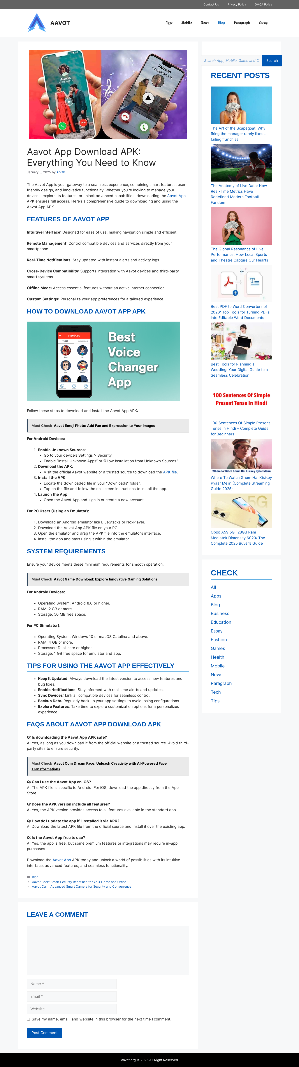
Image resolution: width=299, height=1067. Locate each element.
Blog (221, 23)
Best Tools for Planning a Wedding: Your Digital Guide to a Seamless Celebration (239, 370)
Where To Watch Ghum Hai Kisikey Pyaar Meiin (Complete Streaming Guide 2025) (241, 483)
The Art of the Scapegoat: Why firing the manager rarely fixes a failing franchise (239, 134)
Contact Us (211, 4)
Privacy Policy (237, 4)
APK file (170, 472)
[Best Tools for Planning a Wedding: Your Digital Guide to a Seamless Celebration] (241, 342)
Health (217, 657)
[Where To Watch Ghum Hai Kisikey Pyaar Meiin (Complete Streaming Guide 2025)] (241, 457)
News (205, 23)
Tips (215, 700)
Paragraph (242, 23)
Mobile (186, 23)
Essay (263, 23)
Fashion (219, 639)
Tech (216, 692)
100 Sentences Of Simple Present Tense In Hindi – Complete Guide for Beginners (240, 428)
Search (272, 60)
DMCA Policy (263, 4)
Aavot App (176, 196)
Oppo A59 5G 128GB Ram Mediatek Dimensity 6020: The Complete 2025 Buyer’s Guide (238, 538)
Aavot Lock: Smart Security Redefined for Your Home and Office (79, 882)
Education (221, 622)
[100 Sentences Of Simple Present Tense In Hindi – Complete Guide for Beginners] (241, 400)
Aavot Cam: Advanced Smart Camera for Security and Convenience (81, 886)
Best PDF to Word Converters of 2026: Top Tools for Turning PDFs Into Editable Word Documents (240, 312)
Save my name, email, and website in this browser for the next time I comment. (101, 1019)
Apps (169, 23)
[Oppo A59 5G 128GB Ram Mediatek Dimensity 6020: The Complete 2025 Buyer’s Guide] (241, 512)
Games (218, 648)
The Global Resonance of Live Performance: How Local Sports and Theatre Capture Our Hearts (239, 254)
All (213, 587)
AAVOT (60, 23)
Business (220, 613)
